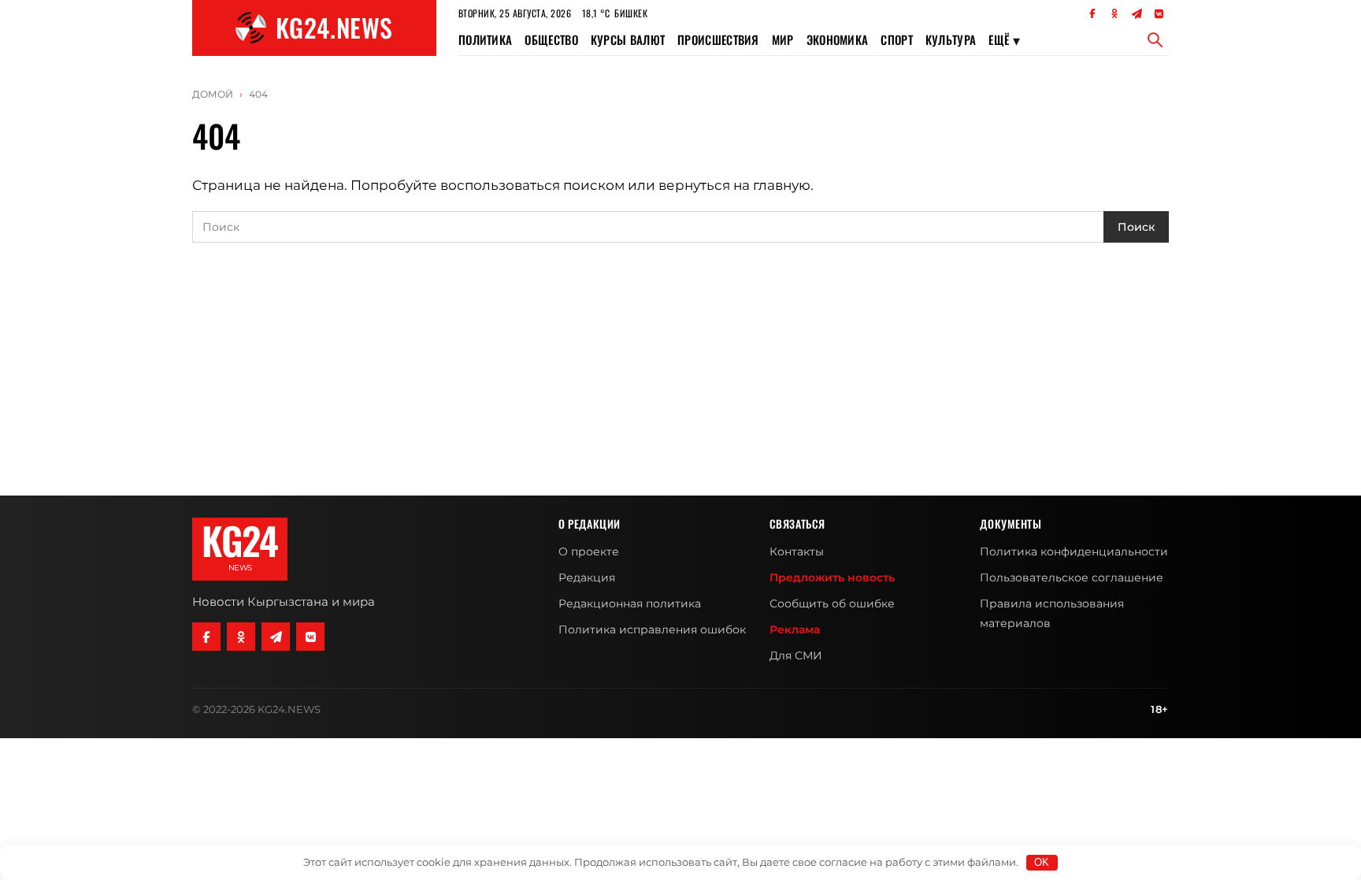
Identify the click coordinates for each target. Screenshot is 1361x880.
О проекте (588, 551)
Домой (212, 94)
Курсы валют (628, 39)
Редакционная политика (629, 603)
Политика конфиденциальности (1074, 551)
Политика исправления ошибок (652, 629)
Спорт (897, 39)
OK (1041, 862)
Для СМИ (796, 655)
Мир (783, 39)
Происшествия (718, 39)
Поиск (1136, 227)
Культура (950, 39)
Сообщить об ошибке (832, 603)
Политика (485, 39)
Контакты (797, 551)
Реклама (795, 629)
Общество (551, 39)
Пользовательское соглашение (1071, 577)
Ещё (1004, 39)
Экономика (838, 39)
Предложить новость (832, 577)
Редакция (586, 577)
